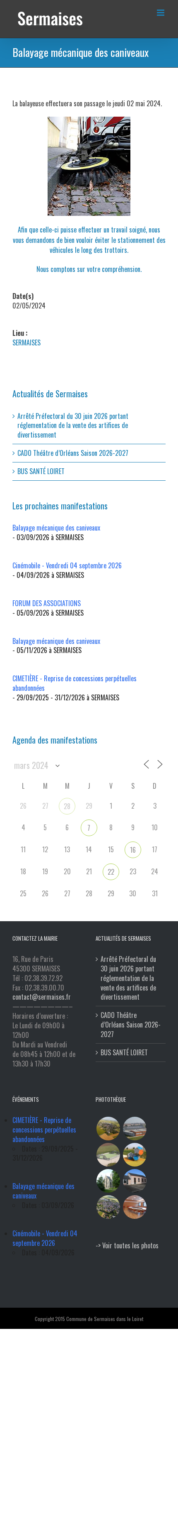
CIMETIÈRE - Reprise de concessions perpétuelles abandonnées (74, 683)
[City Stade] (108, 1155)
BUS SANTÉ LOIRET (41, 471)
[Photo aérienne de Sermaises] (108, 1128)
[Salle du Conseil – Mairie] (134, 1207)
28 (67, 806)
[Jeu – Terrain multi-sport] (134, 1155)
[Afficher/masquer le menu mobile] (161, 12)
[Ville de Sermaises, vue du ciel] (108, 1207)
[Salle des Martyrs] (134, 1181)
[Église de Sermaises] (108, 1181)
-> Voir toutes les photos (127, 1245)
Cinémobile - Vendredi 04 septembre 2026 (67, 565)
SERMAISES (26, 342)
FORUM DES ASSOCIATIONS (46, 603)
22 (111, 872)
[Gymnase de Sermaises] (134, 1128)
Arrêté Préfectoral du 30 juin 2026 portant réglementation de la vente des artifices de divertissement (72, 425)
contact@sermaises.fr (41, 997)
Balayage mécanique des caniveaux (56, 528)
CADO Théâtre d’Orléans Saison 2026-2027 (72, 453)
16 (133, 850)
